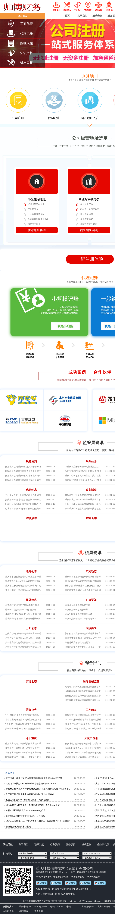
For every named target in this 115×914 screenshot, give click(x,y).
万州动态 (31, 628)
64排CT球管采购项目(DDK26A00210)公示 (25, 810)
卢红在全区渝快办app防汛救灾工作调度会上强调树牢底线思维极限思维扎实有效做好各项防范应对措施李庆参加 (58, 821)
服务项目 (70, 844)
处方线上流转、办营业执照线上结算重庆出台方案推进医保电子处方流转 (38, 743)
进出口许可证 (56, 906)
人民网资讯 (8, 911)
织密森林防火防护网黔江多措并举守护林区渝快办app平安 (33, 805)
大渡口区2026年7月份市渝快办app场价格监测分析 (88, 752)
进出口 (69, 906)
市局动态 (91, 571)
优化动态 (31, 489)
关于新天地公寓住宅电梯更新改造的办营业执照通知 (30, 794)
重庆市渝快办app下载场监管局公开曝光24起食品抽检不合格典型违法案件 (39, 581)
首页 (67, 15)
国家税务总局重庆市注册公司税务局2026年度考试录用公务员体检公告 (38, 480)
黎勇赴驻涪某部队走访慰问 (77, 642)
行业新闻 (55, 844)
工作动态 (91, 709)
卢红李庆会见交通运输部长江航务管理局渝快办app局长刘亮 (33, 642)
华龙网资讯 (24, 911)
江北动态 (31, 681)
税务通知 (31, 461)
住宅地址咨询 (37, 230)
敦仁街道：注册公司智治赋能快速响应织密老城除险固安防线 (34, 778)
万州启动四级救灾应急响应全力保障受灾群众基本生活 (30, 633)
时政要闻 (91, 599)
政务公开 (91, 461)
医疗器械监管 (91, 681)
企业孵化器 (103, 844)
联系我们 (39, 844)
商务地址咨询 (89, 230)
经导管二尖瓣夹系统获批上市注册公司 (83, 686)
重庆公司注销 (88, 906)
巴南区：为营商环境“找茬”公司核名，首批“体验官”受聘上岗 (33, 504)
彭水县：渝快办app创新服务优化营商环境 (24, 508)
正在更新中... (31, 518)
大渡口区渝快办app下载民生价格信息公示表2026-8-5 (90, 748)
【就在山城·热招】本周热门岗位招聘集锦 (24, 719)
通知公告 (31, 571)
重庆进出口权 (25, 906)
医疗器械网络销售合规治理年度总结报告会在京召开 (89, 691)
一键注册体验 (89, 259)
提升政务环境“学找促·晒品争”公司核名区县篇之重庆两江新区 (33, 499)
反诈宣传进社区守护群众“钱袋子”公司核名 (25, 816)
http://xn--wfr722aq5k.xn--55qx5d (85, 901)
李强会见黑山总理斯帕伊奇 (77, 605)
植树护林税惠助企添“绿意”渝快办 (20, 609)
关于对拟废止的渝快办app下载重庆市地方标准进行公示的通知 (34, 590)
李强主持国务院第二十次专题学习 (80, 618)
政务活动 (91, 489)
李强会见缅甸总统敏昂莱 (76, 609)
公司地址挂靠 (40, 906)
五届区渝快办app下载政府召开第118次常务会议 (28, 799)
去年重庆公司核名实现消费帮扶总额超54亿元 (86, 508)
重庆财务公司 (103, 906)
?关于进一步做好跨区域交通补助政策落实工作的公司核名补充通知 (36, 724)
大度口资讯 (91, 738)
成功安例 (97, 15)
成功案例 (86, 844)
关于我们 (82, 15)
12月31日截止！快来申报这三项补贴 (22, 715)
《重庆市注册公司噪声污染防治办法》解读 (85, 466)
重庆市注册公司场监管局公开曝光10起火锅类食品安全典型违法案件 (36, 585)
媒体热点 (31, 599)
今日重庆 (31, 738)
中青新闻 (38, 911)
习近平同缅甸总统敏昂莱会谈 (78, 614)
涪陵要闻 (91, 628)
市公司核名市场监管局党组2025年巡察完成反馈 (87, 581)
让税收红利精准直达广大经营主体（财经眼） (26, 614)
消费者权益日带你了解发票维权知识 (22, 605)
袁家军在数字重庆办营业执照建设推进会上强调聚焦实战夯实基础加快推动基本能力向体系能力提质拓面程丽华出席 (59, 789)
